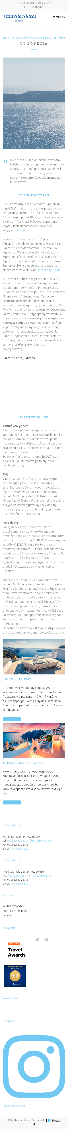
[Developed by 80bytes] (53, 1120)
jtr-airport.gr (20, 230)
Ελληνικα (38, 6)
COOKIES (8, 915)
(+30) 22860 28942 (40, 840)
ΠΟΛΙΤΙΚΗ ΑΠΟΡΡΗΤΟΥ (15, 911)
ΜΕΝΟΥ (60, 17)
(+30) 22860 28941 (25, 3)
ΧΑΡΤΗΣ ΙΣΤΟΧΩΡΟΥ (13, 906)
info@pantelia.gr (43, 3)
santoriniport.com (49, 270)
